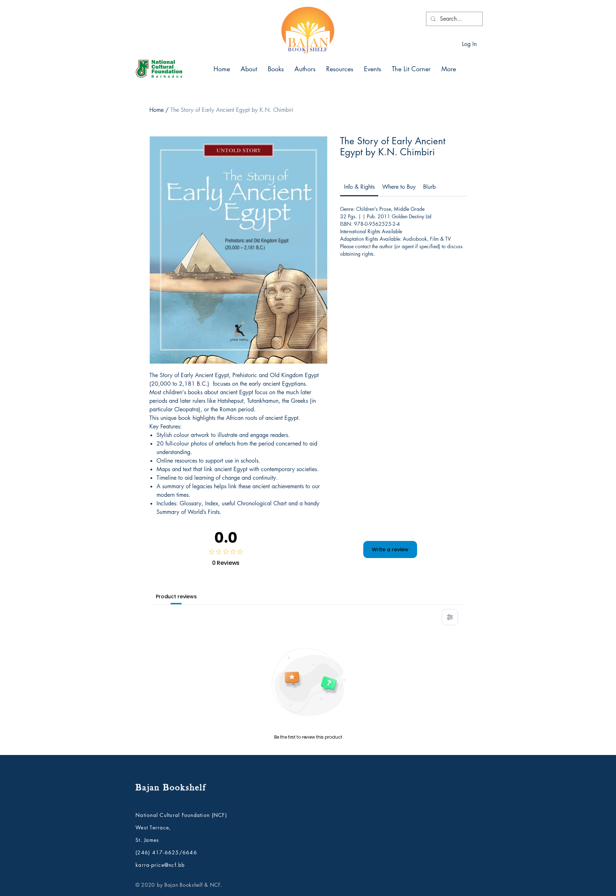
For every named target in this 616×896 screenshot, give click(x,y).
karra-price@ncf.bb (160, 864)
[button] (275, 69)
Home (156, 110)
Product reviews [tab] (176, 596)
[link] (359, 187)
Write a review (390, 549)
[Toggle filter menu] (450, 617)
